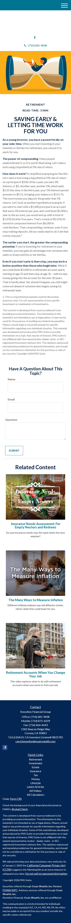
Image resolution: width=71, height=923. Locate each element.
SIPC (15, 890)
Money (35, 779)
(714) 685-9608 (37, 45)
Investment (35, 763)
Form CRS (16, 798)
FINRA (7, 890)
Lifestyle (36, 783)
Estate (35, 767)
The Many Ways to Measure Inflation (35, 600)
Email (11, 399)
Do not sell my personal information (46, 873)
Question (11, 419)
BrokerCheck (20, 809)
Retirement (35, 759)
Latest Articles (35, 786)
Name (11, 379)
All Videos (35, 790)
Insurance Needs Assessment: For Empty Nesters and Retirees (35, 525)
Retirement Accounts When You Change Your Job (35, 674)
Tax (35, 775)
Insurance (35, 771)
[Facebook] (35, 38)
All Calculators (35, 794)
